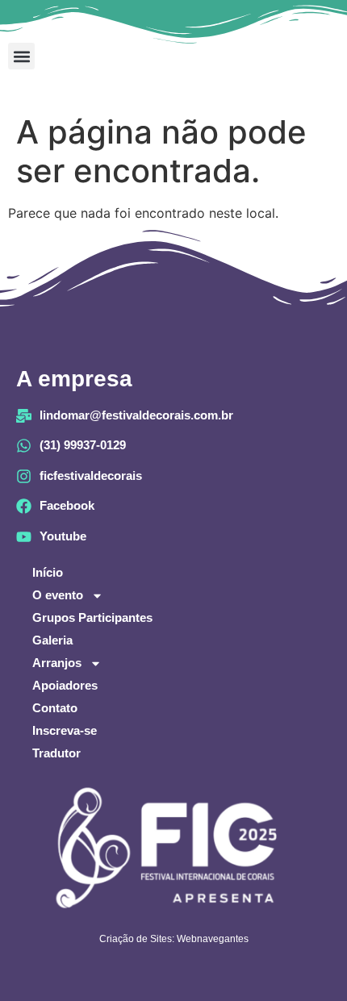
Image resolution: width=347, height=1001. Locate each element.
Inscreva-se (64, 730)
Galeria (52, 640)
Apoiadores (65, 685)
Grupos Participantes (92, 617)
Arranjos (57, 662)
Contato (54, 708)
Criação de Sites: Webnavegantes (174, 939)
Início (47, 572)
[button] (21, 56)
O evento (57, 595)
